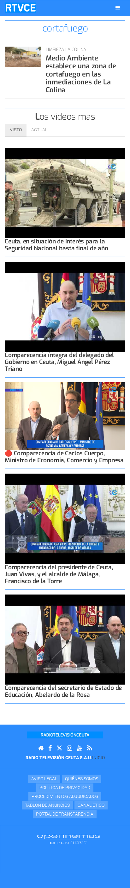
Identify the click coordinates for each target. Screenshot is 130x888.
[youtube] (79, 748)
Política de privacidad (64, 787)
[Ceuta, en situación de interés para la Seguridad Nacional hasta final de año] (65, 193)
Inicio (98, 757)
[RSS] (89, 748)
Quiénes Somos (81, 778)
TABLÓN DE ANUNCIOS (47, 805)
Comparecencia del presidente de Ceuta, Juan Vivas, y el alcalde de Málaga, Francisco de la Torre (59, 574)
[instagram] (69, 748)
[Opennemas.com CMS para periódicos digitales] (68, 839)
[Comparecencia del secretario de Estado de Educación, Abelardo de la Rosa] (65, 640)
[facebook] (50, 748)
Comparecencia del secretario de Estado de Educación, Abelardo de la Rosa (63, 691)
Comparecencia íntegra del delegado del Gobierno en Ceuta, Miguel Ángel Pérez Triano (59, 362)
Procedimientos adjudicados (65, 796)
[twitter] (59, 748)
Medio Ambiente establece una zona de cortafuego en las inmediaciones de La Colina (81, 74)
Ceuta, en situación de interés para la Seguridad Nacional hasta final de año (56, 244)
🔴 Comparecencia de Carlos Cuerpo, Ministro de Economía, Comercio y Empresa (64, 456)
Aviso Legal (44, 778)
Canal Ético (91, 805)
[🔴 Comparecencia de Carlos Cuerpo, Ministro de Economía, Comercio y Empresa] (65, 416)
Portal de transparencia (64, 814)
